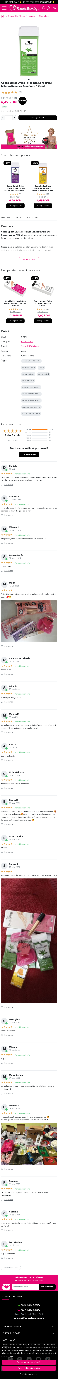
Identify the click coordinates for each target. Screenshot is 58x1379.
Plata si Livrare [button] (11, 1333)
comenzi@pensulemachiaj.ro (29, 1318)
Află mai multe (7, 1356)
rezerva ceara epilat (31, 387)
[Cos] (54, 8)
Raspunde (8, 485)
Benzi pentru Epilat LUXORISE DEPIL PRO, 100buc (43, 303)
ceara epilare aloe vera (32, 400)
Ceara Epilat (44, 16)
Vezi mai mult (29, 260)
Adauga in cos (37, 118)
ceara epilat (43, 374)
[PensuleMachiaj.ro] (24, 8)
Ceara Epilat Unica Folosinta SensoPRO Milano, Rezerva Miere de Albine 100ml (42, 188)
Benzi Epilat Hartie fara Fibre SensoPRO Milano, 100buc (15, 303)
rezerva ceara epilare (31, 407)
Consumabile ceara (31, 414)
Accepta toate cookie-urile (29, 1362)
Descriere (5, 218)
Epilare (32, 16)
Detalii (18, 218)
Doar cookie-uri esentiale (29, 1368)
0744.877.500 (30, 1310)
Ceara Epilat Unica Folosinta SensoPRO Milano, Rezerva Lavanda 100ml (15, 188)
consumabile (28, 381)
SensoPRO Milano (16, 16)
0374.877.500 (30, 1305)
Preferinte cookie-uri (29, 1374)
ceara (41, 368)
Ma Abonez (47, 1287)
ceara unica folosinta (31, 361)
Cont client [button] (9, 1340)
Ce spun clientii (32, 218)
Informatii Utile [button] (11, 1327)
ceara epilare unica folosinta (34, 394)
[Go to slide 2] (29, 79)
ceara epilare (28, 374)
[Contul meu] (48, 8)
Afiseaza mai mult (10, 1268)
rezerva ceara (28, 368)
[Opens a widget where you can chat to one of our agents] (47, 1374)
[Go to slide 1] (28, 79)
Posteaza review (29, 454)
